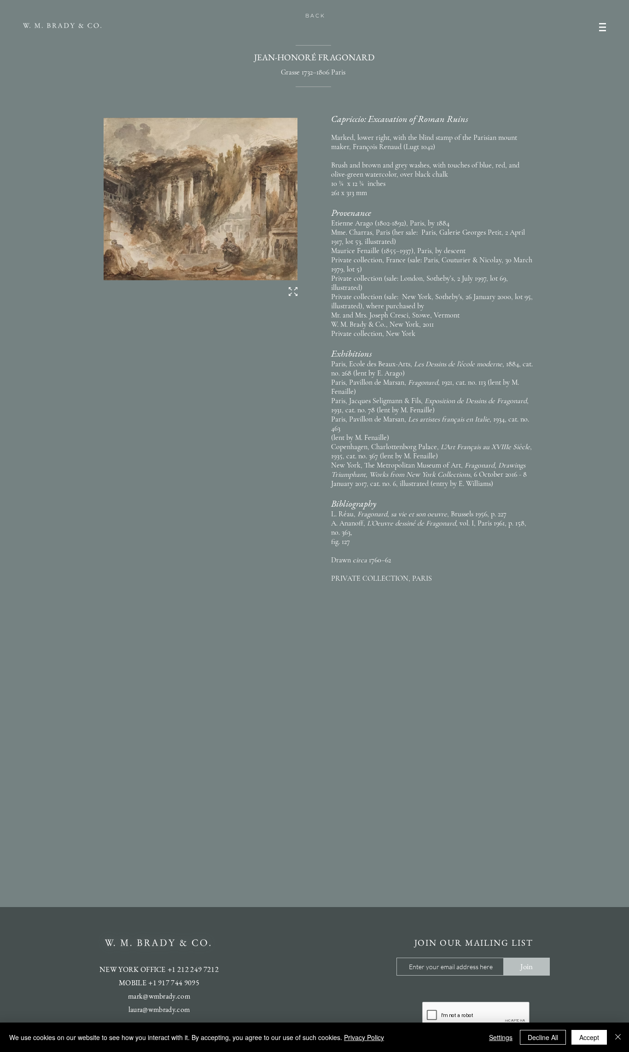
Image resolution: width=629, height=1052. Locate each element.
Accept (589, 1037)
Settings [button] (501, 1037)
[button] (602, 27)
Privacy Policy (364, 1037)
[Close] (617, 1037)
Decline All (543, 1037)
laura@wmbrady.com (159, 1009)
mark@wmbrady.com (159, 996)
